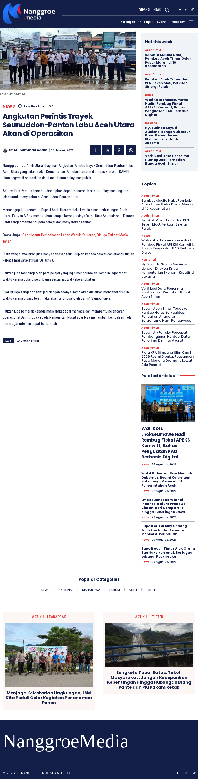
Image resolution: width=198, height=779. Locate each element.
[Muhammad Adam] (6, 150)
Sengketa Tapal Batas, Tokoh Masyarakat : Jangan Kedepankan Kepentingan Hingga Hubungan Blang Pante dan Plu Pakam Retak (149, 680)
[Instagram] (186, 10)
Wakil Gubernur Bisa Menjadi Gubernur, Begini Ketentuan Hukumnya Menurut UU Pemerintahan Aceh (166, 479)
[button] (166, 9)
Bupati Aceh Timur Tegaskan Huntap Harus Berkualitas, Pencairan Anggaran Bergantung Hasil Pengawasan (167, 314)
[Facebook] (180, 10)
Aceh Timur (153, 50)
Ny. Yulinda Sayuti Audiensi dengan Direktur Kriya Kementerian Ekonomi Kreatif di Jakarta (167, 135)
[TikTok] (192, 10)
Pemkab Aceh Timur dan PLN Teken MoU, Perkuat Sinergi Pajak (166, 83)
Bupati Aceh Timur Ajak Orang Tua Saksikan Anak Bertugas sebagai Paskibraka (168, 552)
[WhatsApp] (131, 150)
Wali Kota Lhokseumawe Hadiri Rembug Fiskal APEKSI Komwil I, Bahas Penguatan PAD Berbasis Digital (166, 107)
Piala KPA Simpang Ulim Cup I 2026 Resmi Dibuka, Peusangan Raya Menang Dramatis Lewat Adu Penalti (167, 358)
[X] (107, 150)
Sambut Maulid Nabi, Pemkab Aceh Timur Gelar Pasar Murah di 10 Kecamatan (168, 60)
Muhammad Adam (30, 150)
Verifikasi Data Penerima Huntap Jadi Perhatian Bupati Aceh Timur (167, 160)
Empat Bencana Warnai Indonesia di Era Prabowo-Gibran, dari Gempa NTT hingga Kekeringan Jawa (164, 506)
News (9, 106)
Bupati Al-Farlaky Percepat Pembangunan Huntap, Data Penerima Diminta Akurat (165, 336)
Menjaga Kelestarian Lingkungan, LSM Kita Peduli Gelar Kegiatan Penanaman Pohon (49, 697)
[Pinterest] (119, 150)
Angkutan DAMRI (28, 340)
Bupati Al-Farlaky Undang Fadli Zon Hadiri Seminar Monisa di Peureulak (164, 530)
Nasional (151, 123)
